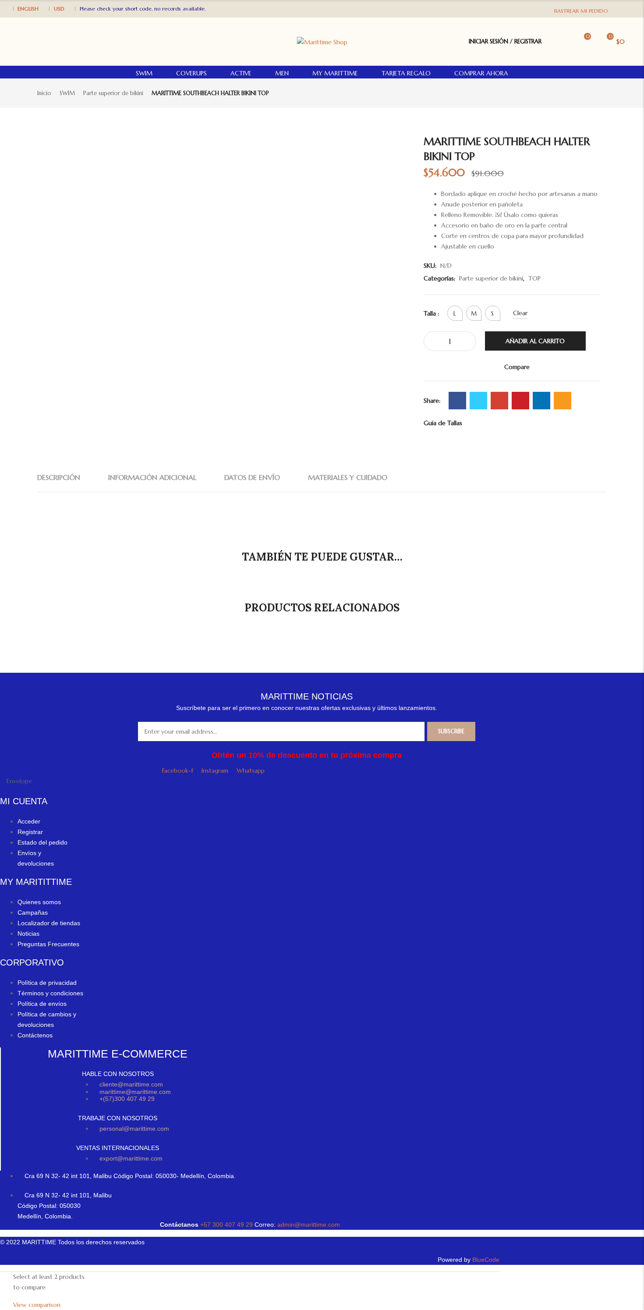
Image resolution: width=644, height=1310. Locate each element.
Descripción (58, 477)
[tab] (58, 477)
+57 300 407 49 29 (227, 1224)
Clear (520, 313)
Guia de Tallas (443, 423)
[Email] (562, 400)
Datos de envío (252, 477)
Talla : (431, 313)
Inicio (44, 93)
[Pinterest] (520, 400)
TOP (534, 278)
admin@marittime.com (308, 1224)
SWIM (67, 93)
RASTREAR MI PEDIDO (581, 10)
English (28, 8)
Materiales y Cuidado (347, 477)
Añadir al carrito (535, 341)
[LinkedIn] (541, 400)
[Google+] (499, 400)
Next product (601, 92)
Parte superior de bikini (113, 93)
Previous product (587, 92)
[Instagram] (626, 8)
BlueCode (485, 1259)
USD (59, 8)
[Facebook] (617, 8)
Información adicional (152, 477)
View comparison (36, 1305)
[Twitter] (478, 400)
